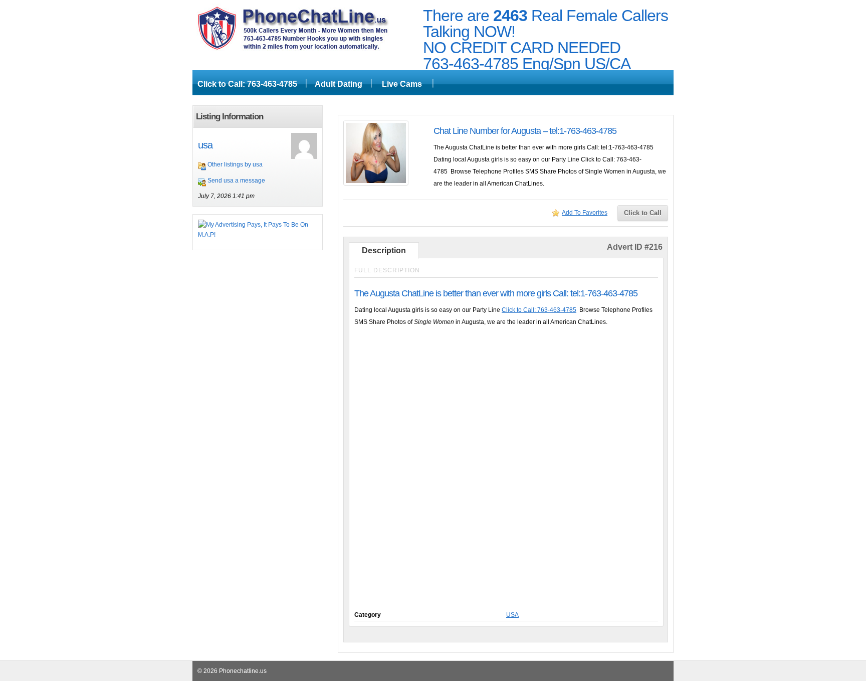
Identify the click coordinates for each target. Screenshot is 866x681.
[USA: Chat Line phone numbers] (292, 49)
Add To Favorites (584, 212)
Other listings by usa (235, 164)
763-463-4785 (470, 64)
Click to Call (643, 213)
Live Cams (402, 84)
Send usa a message (236, 180)
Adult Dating (338, 84)
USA (512, 614)
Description (384, 250)
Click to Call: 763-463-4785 (247, 84)
